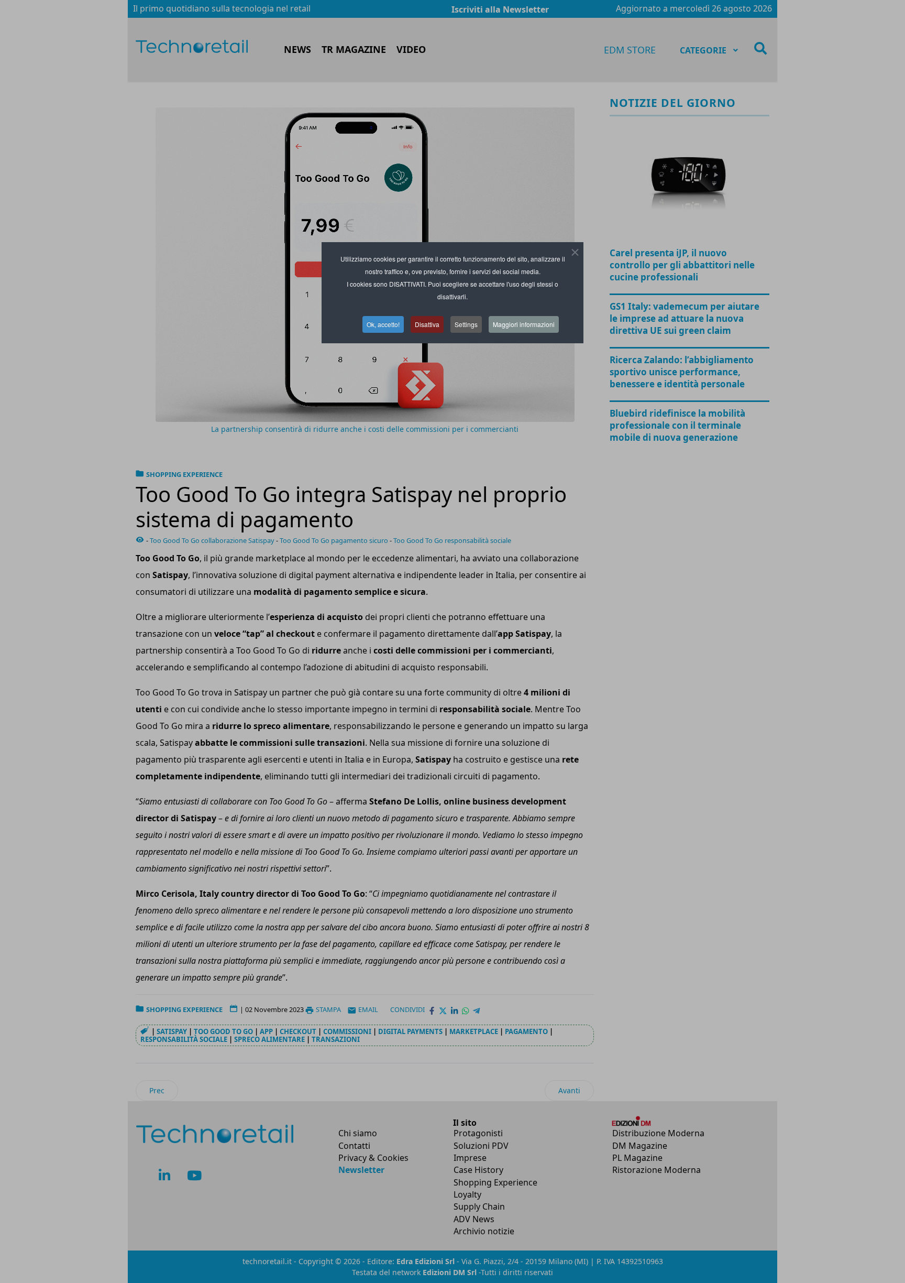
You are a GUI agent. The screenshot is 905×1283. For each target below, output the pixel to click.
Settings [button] (466, 324)
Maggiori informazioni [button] (524, 324)
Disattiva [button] (427, 324)
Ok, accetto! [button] (383, 324)
